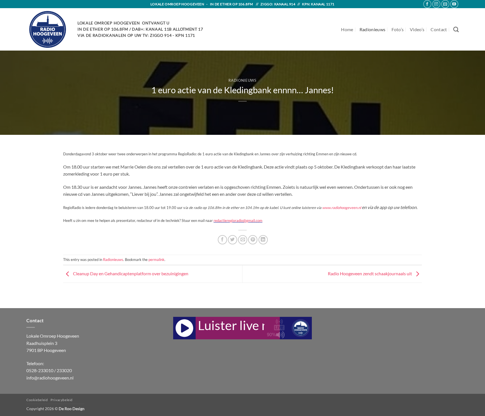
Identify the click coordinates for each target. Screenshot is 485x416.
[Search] (456, 29)
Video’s (417, 29)
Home (347, 29)
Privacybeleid (62, 400)
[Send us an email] (445, 4)
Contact (439, 29)
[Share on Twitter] (232, 239)
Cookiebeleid (37, 400)
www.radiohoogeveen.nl (341, 207)
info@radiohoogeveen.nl (50, 377)
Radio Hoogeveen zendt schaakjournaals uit (370, 273)
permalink (156, 259)
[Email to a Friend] (242, 239)
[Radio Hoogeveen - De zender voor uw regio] (47, 29)
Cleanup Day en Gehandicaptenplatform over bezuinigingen (130, 273)
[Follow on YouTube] (454, 4)
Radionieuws (373, 29)
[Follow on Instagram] (436, 4)
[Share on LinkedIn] (263, 239)
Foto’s (398, 29)
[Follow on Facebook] (427, 4)
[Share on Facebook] (222, 239)
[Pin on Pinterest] (252, 239)
